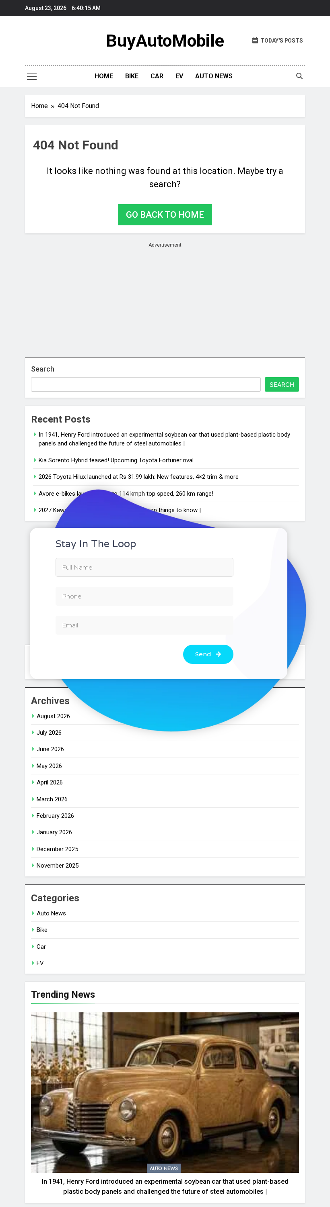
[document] (165, 603)
